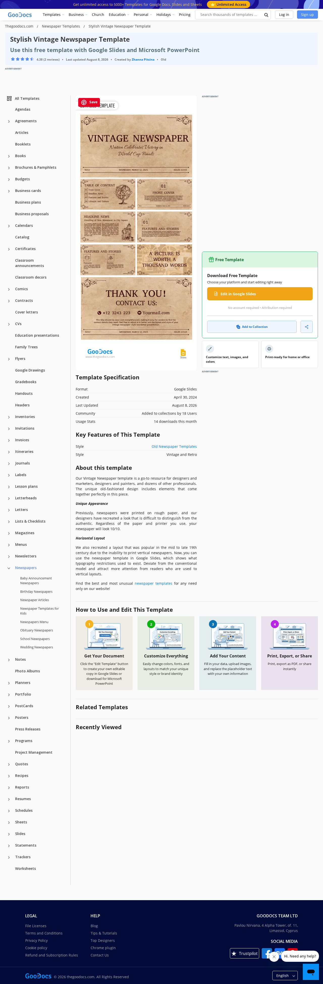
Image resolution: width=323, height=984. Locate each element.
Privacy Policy (36, 940)
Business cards (28, 190)
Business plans (28, 202)
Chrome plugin (103, 947)
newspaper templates (153, 583)
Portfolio (23, 694)
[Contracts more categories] (9, 301)
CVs (18, 323)
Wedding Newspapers (36, 647)
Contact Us (100, 955)
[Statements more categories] (9, 846)
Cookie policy (36, 947)
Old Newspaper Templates (174, 446)
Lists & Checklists (30, 521)
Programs (23, 740)
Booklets (23, 144)
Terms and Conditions (44, 933)
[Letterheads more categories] (9, 498)
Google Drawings (30, 370)
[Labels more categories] (9, 475)
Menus (21, 544)
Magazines (24, 532)
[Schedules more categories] (9, 811)
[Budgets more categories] (9, 179)
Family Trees (26, 347)
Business (76, 14)
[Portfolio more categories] (9, 695)
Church (98, 14)
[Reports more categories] (9, 788)
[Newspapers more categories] (9, 568)
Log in (284, 14)
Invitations (24, 428)
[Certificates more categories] (9, 249)
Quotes (21, 763)
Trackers (23, 856)
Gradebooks (25, 381)
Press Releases (27, 729)
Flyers (20, 358)
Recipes (21, 775)
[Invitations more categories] (9, 429)
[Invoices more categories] (9, 440)
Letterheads (26, 498)
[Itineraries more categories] (9, 452)
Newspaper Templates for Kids (39, 611)
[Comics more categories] (9, 289)
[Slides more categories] (9, 834)
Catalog (22, 237)
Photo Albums (27, 671)
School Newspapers (35, 638)
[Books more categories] (9, 156)
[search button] (266, 15)
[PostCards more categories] (9, 706)
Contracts (24, 300)
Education (117, 14)
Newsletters (25, 556)
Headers (22, 405)
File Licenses (35, 925)
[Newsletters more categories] (9, 556)
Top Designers (103, 940)
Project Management (33, 752)
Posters (21, 717)
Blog (94, 925)
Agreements (26, 120)
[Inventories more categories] (9, 417)
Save (92, 102)
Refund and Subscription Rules (51, 955)
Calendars (24, 225)
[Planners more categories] (9, 683)
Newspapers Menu (34, 622)
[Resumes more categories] (9, 799)
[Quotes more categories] (9, 764)
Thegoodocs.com (19, 26)
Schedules (24, 810)
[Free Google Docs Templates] (20, 14)
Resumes (23, 798)
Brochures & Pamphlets (35, 167)
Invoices (22, 439)
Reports (22, 787)
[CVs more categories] (9, 324)
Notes (20, 659)
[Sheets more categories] (9, 822)
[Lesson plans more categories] (9, 487)
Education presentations (37, 335)
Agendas (22, 109)
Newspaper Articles (34, 600)
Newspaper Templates (61, 26)
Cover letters (26, 312)
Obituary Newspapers (36, 630)
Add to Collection (255, 327)
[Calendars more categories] (9, 226)
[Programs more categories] (9, 741)
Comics (21, 288)
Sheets (21, 822)
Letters (21, 509)
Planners (22, 682)
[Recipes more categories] (9, 776)
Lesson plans (26, 486)
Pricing (185, 14)
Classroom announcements (29, 263)
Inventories (25, 416)
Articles (21, 132)
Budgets (22, 179)
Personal (141, 14)
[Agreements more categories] (9, 121)
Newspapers (26, 567)
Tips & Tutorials (104, 933)
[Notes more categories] (9, 660)
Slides (20, 833)
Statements (25, 845)
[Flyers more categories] (9, 359)
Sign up (307, 14)
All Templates (27, 98)
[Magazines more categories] (9, 533)
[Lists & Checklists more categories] (9, 522)
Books (20, 155)
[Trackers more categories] (9, 857)
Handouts (24, 393)
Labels (20, 474)
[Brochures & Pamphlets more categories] (9, 168)
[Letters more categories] (9, 510)
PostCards (24, 705)
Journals (22, 463)
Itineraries (24, 451)
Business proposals (32, 213)
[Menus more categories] (9, 545)
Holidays (163, 14)
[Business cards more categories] (9, 191)
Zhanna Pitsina (143, 59)
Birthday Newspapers (36, 591)
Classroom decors (30, 277)
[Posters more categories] (9, 718)
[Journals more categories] (9, 464)
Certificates (25, 248)
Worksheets (25, 868)
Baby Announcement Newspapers (36, 580)
